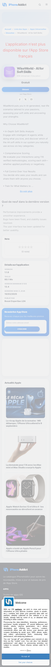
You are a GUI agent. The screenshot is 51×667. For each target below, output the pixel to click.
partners (18, 609)
